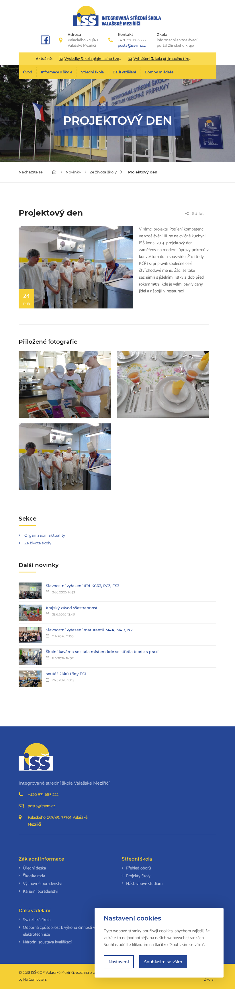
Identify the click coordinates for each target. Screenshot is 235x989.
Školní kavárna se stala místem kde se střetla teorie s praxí (102, 651)
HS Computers (35, 979)
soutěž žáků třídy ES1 (66, 673)
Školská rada (34, 875)
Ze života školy (103, 172)
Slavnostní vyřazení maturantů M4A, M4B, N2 (89, 630)
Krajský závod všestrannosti (72, 607)
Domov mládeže (159, 72)
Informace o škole (56, 72)
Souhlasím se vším (163, 961)
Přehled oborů (138, 868)
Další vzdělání (124, 72)
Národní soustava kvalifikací (47, 942)
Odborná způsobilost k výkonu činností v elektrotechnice (59, 931)
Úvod (27, 72)
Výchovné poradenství (42, 883)
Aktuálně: (44, 58)
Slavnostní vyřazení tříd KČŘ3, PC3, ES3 (82, 585)
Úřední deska (34, 868)
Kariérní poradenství (40, 891)
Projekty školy (138, 875)
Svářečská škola (36, 919)
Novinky (73, 172)
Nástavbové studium (144, 883)
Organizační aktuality (44, 535)
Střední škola (92, 72)
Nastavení (119, 961)
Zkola (177, 40)
